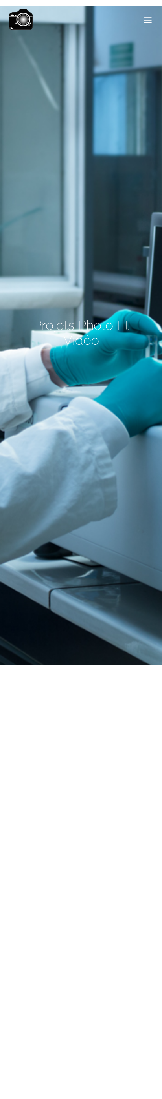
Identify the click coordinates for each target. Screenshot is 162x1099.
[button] (147, 19)
